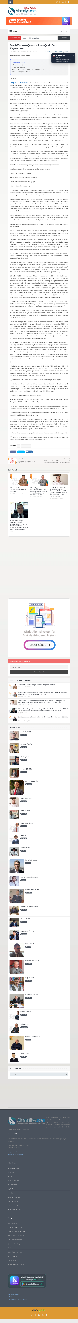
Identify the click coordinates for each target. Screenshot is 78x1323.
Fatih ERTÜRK (25, 811)
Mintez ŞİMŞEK (25, 919)
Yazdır (48, 51)
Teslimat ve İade (15, 1297)
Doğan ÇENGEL (26, 769)
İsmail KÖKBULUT (31, 860)
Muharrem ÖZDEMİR (27, 931)
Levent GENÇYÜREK (32, 889)
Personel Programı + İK (15, 1227)
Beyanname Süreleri (14, 1197)
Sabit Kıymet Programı (15, 1240)
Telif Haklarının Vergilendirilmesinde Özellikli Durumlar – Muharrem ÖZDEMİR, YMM (43, 718)
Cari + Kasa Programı (14, 1248)
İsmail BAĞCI (25, 848)
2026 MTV (11, 1172)
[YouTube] (65, 1)
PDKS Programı (12, 1260)
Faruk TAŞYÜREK (26, 798)
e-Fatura (10, 1176)
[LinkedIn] (62, 1)
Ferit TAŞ (23, 835)
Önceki (21, 459)
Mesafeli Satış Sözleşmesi (18, 1299)
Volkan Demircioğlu (32, 1036)
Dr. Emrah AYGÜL (31, 781)
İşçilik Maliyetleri (13, 1189)
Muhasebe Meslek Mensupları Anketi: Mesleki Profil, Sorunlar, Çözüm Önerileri (56, 462)
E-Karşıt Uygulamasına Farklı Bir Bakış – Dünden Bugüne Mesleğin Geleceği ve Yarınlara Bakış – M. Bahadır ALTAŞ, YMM (38, 491)
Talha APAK (24, 1024)
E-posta (55, 51)
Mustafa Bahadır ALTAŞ (33, 961)
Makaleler (34, 51)
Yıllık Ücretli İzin (12, 1185)
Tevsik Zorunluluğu (26, 446)
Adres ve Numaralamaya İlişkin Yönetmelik (26, 462)
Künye (21, 1154)
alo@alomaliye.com (15, 1152)
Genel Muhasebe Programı (16, 1231)
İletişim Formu (13, 1154)
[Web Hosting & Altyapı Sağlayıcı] (39, 1310)
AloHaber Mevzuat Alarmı (16, 1264)
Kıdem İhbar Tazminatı (15, 1252)
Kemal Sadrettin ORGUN (29, 877)
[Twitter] (56, 1)
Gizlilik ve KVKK (14, 1294)
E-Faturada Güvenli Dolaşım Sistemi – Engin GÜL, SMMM (18, 489)
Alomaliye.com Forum (14, 1209)
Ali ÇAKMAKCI (25, 732)
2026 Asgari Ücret (13, 1168)
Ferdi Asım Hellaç (26, 823)
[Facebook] (59, 1)
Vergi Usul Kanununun (19, 83)
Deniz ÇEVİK (24, 757)
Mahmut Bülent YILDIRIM (29, 906)
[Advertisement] (39, 567)
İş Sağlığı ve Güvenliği (15, 1193)
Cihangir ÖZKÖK (26, 744)
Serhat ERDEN (25, 1012)
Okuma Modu (64, 51)
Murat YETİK (29, 943)
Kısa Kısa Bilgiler (13, 1205)
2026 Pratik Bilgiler (13, 1180)
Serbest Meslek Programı (16, 1235)
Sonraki (66, 459)
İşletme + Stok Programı (15, 1244)
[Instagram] (68, 1)
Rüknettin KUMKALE (32, 995)
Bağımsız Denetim (13, 1201)
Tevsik (18, 446)
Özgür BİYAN (29, 978)
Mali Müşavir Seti (13, 1223)
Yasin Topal (24, 1053)
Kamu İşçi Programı (14, 1256)
